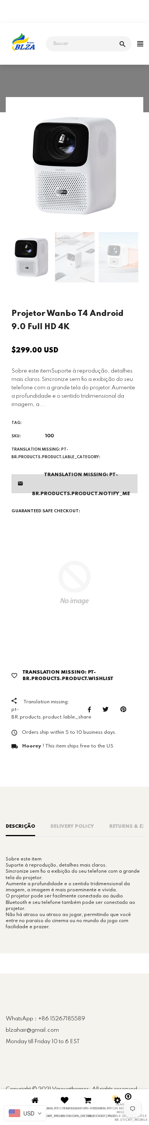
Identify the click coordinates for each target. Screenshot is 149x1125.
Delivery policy (72, 826)
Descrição (20, 826)
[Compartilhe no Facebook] (91, 709)
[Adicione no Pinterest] (125, 709)
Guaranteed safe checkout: (45, 511)
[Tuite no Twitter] (107, 709)
